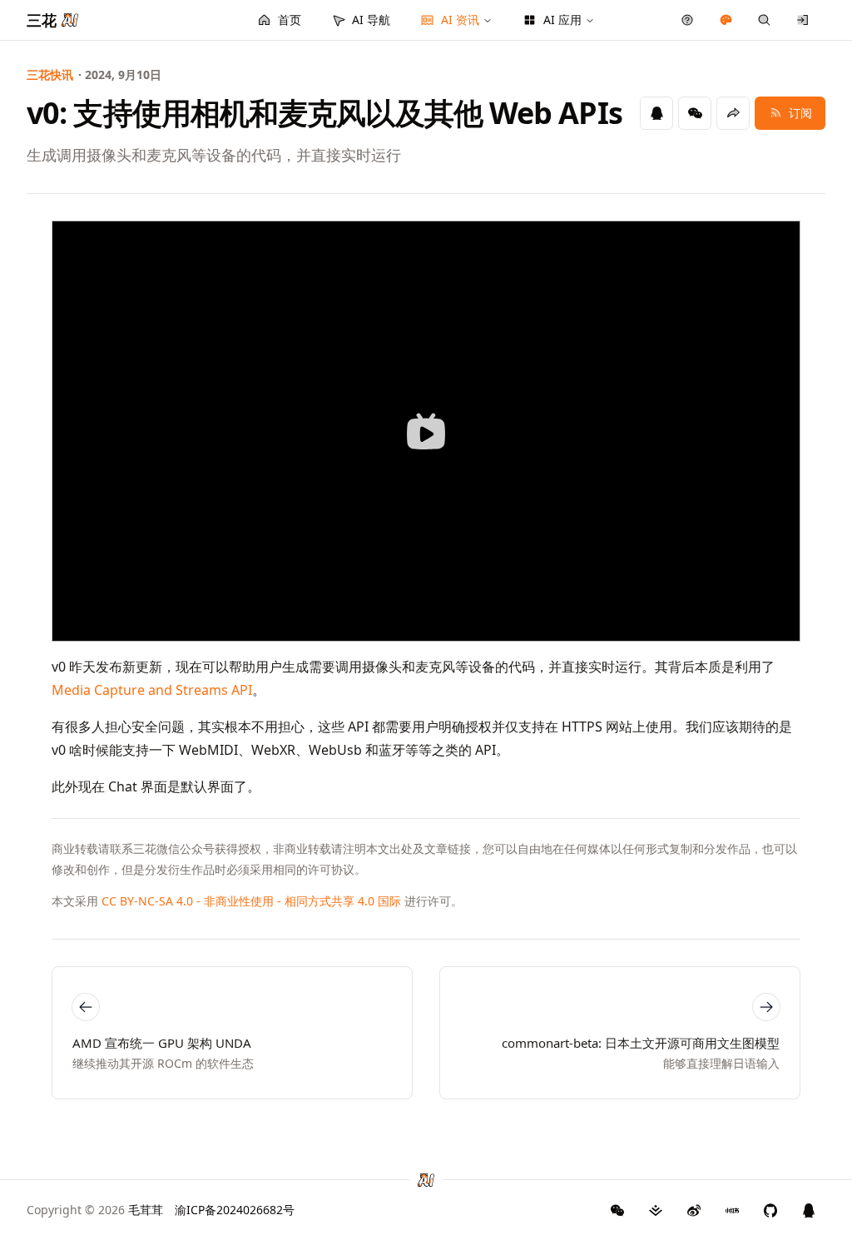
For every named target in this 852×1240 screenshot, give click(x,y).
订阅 (800, 113)
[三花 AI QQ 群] (808, 1210)
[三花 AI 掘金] (655, 1210)
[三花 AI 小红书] (732, 1210)
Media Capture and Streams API (152, 690)
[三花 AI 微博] (694, 1210)
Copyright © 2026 (95, 1210)
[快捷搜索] (764, 20)
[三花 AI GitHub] (770, 1210)
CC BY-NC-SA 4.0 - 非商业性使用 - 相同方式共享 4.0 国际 (251, 901)
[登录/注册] (803, 20)
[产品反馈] (688, 20)
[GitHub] (617, 1210)
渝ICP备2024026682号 (235, 1210)
